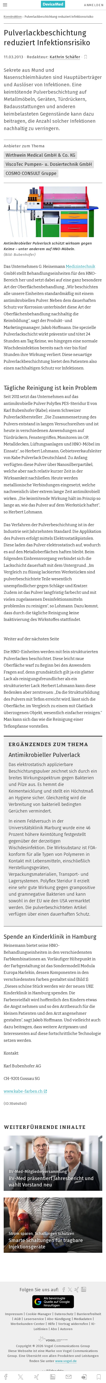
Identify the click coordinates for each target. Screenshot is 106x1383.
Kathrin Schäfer (65, 57)
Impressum (14, 1314)
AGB (18, 1319)
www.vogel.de (66, 1361)
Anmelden (94, 5)
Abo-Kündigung (59, 1319)
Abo (54, 1329)
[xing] (37, 1377)
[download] (84, 1377)
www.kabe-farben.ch (23, 1091)
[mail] (69, 1377)
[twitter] (21, 1377)
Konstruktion (13, 16)
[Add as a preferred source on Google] (53, 1301)
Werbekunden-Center (28, 1324)
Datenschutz (64, 1314)
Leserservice (34, 1319)
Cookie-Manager (39, 1314)
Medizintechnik (80, 266)
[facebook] (6, 1377)
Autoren (66, 1329)
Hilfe (52, 1324)
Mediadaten (83, 1319)
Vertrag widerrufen (73, 1324)
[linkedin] (53, 1377)
